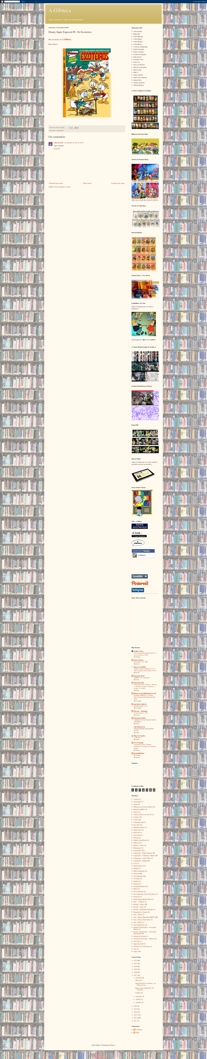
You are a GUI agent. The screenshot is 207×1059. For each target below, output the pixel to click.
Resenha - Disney (138, 904)
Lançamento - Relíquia (140, 861)
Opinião (135, 881)
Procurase (136, 897)
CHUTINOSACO (139, 727)
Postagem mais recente (56, 183)
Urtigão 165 (139, 993)
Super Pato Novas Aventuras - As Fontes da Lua (145, 984)
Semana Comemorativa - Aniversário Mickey (144, 928)
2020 (135, 966)
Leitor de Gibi (58, 143)
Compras (136, 817)
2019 (135, 969)
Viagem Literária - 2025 (141, 713)
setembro (139, 1002)
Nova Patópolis (138, 743)
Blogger (112, 1045)
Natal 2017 (138, 980)
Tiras (135, 949)
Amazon (136, 799)
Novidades (136, 879)
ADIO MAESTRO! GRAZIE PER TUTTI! (144, 730)
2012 (135, 1018)
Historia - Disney (138, 845)
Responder (57, 149)
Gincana (135, 838)
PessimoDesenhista (139, 886)
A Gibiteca (60, 10)
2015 (135, 1009)
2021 (135, 963)
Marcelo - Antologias (140, 711)
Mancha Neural (138, 866)
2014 (135, 1012)
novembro (139, 996)
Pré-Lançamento (138, 891)
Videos (135, 951)
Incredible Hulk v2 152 (140, 706)
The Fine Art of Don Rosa (141, 946)
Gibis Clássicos (138, 660)
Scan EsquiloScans (139, 925)
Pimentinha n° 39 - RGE (141, 662)
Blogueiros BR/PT (139, 809)
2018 (135, 972)
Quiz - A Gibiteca (138, 902)
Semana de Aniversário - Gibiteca (143, 939)
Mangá (135, 868)
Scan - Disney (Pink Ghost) (141, 920)
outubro (138, 999)
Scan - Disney (137, 914)
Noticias (135, 874)
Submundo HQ (139, 683)
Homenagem (137, 848)
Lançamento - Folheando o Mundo (144, 856)
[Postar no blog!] (72, 128)
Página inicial (87, 183)
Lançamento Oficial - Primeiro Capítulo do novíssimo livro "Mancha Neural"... (145, 746)
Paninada (136, 884)
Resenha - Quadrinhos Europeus (143, 909)
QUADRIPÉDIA (139, 753)
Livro (135, 863)
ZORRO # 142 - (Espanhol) (142, 678)
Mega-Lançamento (139, 871)
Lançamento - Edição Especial (142, 853)
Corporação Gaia (138, 822)
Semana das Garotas (139, 936)
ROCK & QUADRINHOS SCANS (145, 693)
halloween (136, 843)
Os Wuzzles (137, 738)
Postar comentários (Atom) (62, 187)
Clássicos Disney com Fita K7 (142, 814)
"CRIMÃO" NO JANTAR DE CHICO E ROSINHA (145, 721)
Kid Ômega (137, 755)
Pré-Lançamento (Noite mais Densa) (144, 894)
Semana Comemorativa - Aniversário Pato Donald (144, 933)
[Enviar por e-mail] (70, 128)
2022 (135, 960)
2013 (135, 1015)
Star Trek (136, 941)
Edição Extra (137, 830)
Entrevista (136, 832)
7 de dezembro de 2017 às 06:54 (73, 143)
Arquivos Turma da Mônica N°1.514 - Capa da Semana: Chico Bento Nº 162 (145, 670)
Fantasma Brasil (139, 676)
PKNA (135, 889)
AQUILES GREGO (140, 704)
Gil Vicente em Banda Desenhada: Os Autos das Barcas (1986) (145, 654)
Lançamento (60, 130)
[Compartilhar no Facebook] (76, 128)
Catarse (135, 812)
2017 (135, 975)
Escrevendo (136, 835)
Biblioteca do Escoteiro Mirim (142, 807)
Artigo (135, 804)
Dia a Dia (136, 825)
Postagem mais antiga (118, 183)
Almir (137, 1033)
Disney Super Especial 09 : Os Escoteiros (144, 989)
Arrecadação (137, 802)
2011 (135, 1021)
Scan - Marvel (137, 922)
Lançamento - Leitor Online (142, 858)
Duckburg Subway (139, 827)
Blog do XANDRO (140, 667)
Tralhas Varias (138, 651)
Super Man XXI (138, 944)
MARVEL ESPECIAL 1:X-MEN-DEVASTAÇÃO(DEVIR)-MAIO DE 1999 (144, 697)
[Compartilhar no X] (74, 128)
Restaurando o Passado (140, 912)
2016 (135, 1006)
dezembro (139, 978)
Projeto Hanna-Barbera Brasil (142, 899)
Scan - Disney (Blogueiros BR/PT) (144, 917)
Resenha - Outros (138, 907)
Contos (135, 820)
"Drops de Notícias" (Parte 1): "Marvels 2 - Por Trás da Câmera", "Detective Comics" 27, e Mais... (145, 686)
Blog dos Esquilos (139, 736)
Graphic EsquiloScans (140, 840)
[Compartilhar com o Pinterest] (78, 128)
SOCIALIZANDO (139, 718)
